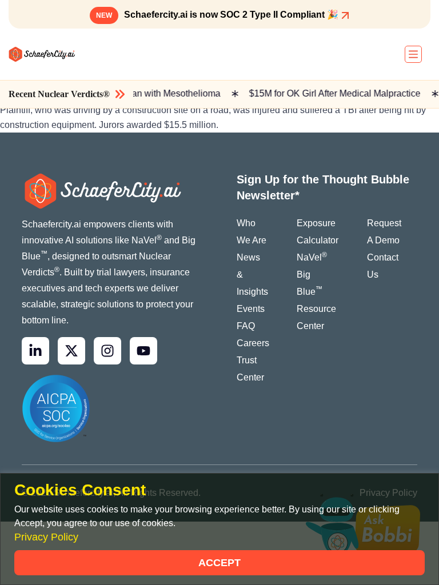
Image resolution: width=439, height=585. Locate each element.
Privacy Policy (46, 537)
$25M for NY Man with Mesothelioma (142, 93)
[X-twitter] (71, 350)
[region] (219, 529)
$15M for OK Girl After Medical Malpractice (331, 93)
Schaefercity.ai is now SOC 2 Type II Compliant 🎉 (218, 14)
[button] (413, 54)
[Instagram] (107, 350)
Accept (219, 562)
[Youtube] (143, 350)
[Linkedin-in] (35, 350)
